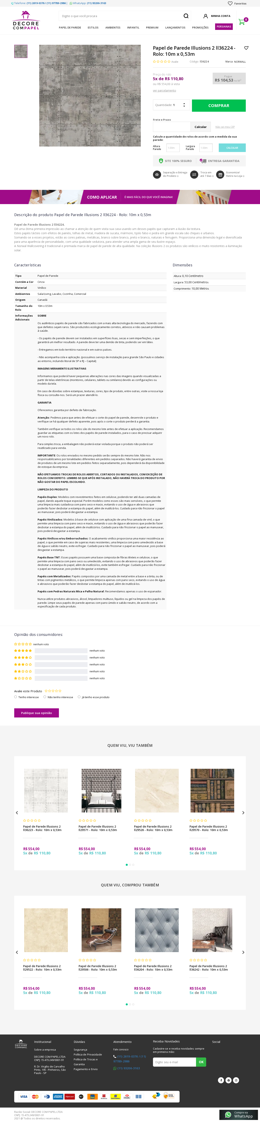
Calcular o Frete (181, 119)
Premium (152, 27)
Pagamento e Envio (86, 1069)
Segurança (80, 1049)
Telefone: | (41, 3)
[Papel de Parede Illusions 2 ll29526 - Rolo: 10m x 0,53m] (157, 791)
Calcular (232, 148)
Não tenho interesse (60, 697)
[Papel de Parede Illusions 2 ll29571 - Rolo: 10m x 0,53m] (101, 791)
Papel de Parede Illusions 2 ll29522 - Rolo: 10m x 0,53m (42, 967)
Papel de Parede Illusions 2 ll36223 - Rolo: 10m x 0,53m (42, 828)
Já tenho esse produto (95, 697)
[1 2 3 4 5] (53, 691)
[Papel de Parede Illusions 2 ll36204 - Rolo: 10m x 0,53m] (157, 930)
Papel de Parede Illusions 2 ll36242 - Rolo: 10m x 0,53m (209, 967)
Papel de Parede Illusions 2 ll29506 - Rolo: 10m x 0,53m (98, 967)
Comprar (219, 106)
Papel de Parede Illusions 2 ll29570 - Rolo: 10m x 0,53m (209, 828)
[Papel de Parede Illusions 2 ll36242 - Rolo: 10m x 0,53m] (212, 930)
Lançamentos (175, 27)
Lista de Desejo (246, 48)
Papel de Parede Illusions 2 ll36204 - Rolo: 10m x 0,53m (153, 967)
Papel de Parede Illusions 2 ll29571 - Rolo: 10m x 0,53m (98, 828)
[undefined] (90, 96)
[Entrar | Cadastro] (205, 15)
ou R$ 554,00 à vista (166, 84)
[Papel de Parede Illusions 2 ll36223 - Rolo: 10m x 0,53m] (46, 791)
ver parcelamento (164, 90)
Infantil (133, 27)
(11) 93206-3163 (128, 1068)
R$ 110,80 (174, 78)
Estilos (93, 27)
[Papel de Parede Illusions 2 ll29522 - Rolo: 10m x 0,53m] (46, 930)
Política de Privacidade (88, 1054)
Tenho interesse (28, 697)
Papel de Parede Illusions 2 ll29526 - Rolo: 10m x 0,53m (153, 828)
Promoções (200, 27)
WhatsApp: (89, 3)
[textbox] (125, 16)
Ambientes (112, 27)
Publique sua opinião (36, 713)
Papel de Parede (70, 27)
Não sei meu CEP (225, 127)
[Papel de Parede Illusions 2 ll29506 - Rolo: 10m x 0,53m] (101, 930)
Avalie (174, 61)
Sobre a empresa (45, 1049)
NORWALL (240, 61)
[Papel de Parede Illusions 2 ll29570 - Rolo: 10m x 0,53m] (212, 791)
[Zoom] (20, 51)
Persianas (224, 26)
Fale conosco (121, 1049)
